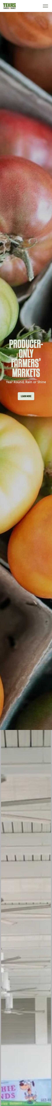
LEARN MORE (26, 396)
